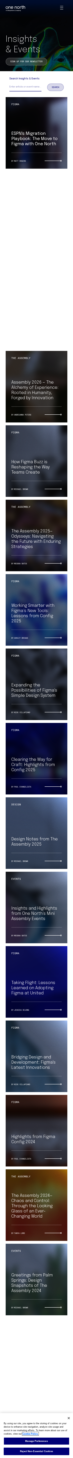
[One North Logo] (15, 8)
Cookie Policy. (30, 1433)
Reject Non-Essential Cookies (36, 1451)
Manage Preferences (36, 1441)
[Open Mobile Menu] (61, 8)
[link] (26, 61)
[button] (55, 87)
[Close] (69, 1418)
